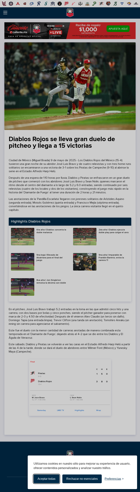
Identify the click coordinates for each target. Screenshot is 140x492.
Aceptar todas (46, 478)
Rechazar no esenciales (82, 478)
